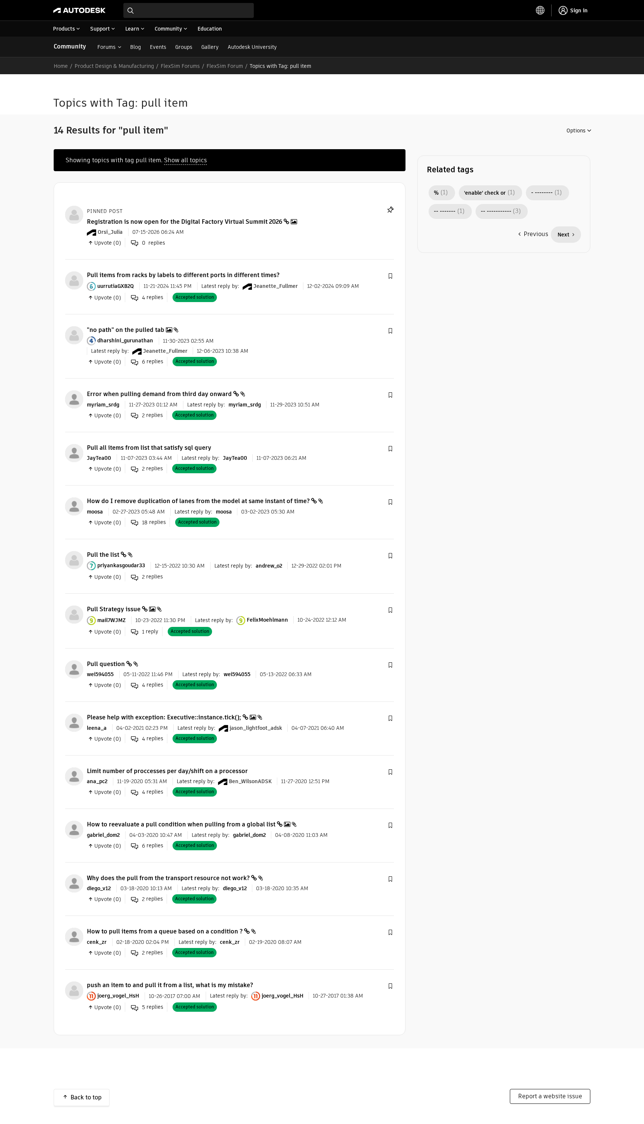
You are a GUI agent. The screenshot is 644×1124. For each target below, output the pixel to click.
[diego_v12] (74, 883)
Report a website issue (550, 1096)
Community (70, 46)
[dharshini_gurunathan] (74, 334)
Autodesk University (252, 47)
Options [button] (575, 130)
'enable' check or (485, 193)
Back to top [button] (86, 1097)
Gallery (210, 47)
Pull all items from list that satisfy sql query (149, 447)
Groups (183, 47)
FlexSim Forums (180, 66)
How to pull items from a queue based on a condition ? (165, 931)
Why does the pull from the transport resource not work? (168, 878)
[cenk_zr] (74, 936)
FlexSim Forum (224, 66)
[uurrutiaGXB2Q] (74, 280)
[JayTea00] (74, 452)
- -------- (542, 193)
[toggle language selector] (540, 10)
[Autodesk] (79, 10)
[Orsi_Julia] (74, 214)
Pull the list (103, 554)
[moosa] (74, 506)
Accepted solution (195, 297)
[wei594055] (74, 669)
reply (150, 631)
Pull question (106, 664)
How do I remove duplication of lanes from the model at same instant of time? (198, 501)
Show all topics (185, 160)
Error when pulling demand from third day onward (159, 394)
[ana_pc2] (74, 776)
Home (61, 66)
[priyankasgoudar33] (74, 559)
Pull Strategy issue (114, 609)
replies (152, 297)
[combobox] (188, 10)
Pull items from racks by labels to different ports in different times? (183, 275)
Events (158, 47)
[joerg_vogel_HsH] (74, 990)
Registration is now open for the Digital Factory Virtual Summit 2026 (184, 221)
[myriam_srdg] (74, 399)
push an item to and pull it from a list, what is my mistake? (170, 985)
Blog (135, 47)
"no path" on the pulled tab (125, 330)
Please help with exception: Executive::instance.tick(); (164, 717)
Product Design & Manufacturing (114, 66)
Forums (106, 47)
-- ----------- (496, 211)
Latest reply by (219, 286)
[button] (390, 276)
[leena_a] (74, 722)
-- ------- (444, 211)
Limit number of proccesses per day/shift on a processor (167, 771)
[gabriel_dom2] (74, 829)
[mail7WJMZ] (74, 614)
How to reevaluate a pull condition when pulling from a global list (181, 824)
